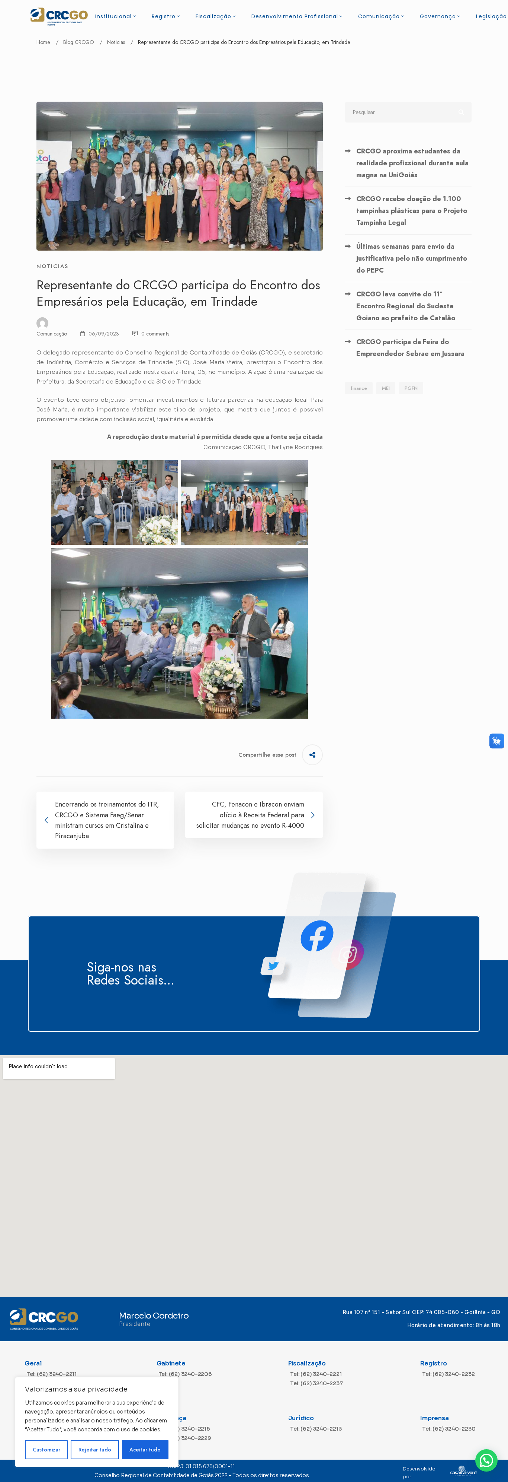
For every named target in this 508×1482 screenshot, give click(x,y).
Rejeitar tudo (94, 1449)
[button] (486, 1460)
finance (359, 388)
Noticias (116, 42)
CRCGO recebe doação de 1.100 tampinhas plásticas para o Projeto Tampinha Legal (411, 211)
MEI (386, 388)
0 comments (155, 333)
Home (43, 42)
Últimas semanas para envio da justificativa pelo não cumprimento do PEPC (411, 258)
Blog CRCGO (78, 42)
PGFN (411, 388)
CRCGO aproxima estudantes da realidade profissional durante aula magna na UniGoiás (412, 163)
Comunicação (51, 333)
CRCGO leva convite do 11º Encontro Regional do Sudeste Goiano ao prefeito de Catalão (405, 306)
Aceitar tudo (145, 1449)
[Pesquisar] (408, 112)
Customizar (46, 1449)
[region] (97, 1422)
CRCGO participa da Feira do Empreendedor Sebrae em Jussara (410, 348)
